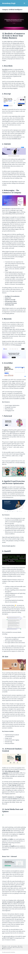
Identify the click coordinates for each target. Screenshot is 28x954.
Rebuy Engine (12, 212)
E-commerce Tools (19, 947)
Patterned (12, 431)
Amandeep (14, 946)
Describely (5, 69)
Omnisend (18, 344)
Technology (9, 947)
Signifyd (4, 487)
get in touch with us (9, 936)
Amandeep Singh (8, 3)
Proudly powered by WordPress (8, 952)
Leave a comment (7, 948)
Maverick (7, 327)
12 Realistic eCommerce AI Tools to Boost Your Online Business (13, 35)
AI (14, 947)
